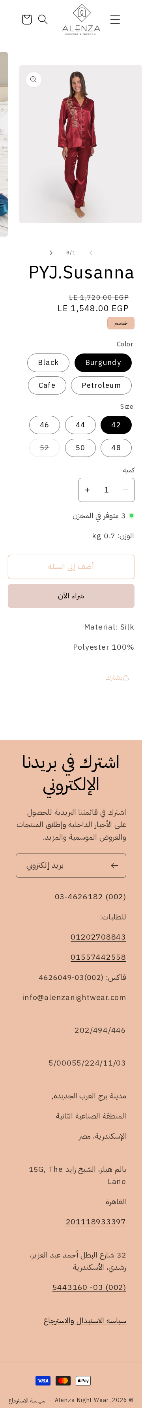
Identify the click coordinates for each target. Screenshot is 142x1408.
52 (39, 449)
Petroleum (101, 385)
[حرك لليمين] (51, 252)
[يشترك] (114, 865)
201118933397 (96, 1222)
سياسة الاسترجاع (26, 1400)
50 (81, 447)
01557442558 (98, 957)
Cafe (47, 385)
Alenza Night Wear (81, 1400)
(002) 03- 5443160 (89, 1287)
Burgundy (103, 362)
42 (116, 424)
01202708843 (98, 937)
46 (45, 424)
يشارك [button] (114, 677)
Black (48, 362)
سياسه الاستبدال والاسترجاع (85, 1320)
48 (116, 447)
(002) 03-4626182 (91, 896)
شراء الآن (71, 596)
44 (81, 424)
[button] (115, 19)
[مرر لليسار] (91, 252)
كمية (129, 470)
